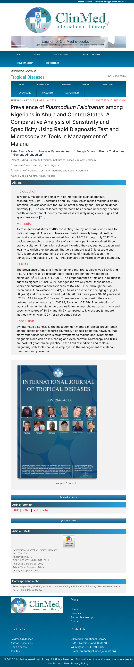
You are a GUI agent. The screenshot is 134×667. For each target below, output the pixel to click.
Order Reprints (69, 520)
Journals (76, 613)
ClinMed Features (118, 1)
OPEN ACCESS (47, 93)
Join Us (15, 651)
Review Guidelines (22, 639)
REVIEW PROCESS (72, 93)
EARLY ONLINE (25, 93)
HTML (26, 510)
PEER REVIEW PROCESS (62, 55)
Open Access (19, 647)
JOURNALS (37, 55)
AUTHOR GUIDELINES (91, 55)
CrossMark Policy (101, 1)
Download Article (69, 497)
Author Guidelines (22, 643)
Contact (76, 621)
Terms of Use (61, 663)
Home (74, 609)
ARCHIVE (85, 85)
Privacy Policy (79, 663)
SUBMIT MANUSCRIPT (25, 63)
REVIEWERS (66, 85)
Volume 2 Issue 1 (66, 483)
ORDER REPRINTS (52, 63)
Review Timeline (85, 1)
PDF (16, 510)
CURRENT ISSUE (107, 85)
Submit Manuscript (82, 617)
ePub (46, 510)
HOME (19, 55)
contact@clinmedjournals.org (98, 651)
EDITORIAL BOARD (43, 85)
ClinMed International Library (31, 659)
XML (36, 510)
